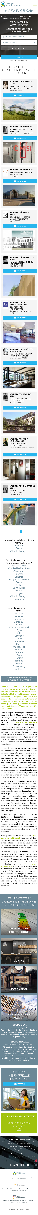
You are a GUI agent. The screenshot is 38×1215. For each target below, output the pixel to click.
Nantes (16, 1143)
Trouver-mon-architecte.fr (25, 722)
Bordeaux (33, 1142)
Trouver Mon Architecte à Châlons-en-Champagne (18, 1177)
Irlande (25, 1149)
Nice (12, 1143)
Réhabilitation (30, 1058)
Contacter (21, 95)
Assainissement (17, 1058)
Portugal (33, 1149)
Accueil (3, 16)
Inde (29, 1149)
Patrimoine (14, 1034)
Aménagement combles (19, 1060)
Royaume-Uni (18, 1149)
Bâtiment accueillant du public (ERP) (25, 1035)
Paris (3, 1142)
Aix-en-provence (19, 1142)
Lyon (7, 1142)
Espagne (10, 1149)
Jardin (30, 1053)
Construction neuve (13, 1045)
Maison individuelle (12, 1028)
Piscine (23, 1053)
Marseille (11, 1142)
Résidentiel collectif (9, 1030)
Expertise (15, 1049)
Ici (19, 1129)
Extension (6, 1049)
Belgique (4, 1149)
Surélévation (29, 1047)
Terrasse (24, 1049)
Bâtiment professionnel (25, 1032)
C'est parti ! (19, 1084)
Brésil (19, 1150)
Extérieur (5, 1034)
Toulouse (27, 1142)
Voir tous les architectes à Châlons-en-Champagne (19, 679)
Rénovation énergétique (13, 1047)
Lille (9, 1143)
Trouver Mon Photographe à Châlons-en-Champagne (18, 1200)
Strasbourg (22, 1143)
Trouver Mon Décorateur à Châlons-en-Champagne (18, 1189)
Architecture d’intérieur (14, 1056)
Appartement (26, 1028)
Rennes (28, 1143)
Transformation (16, 1051)
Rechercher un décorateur (25, 17)
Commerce (23, 1030)
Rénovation (27, 1045)
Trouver (19, 57)
